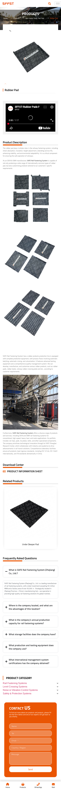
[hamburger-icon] (58, 3)
